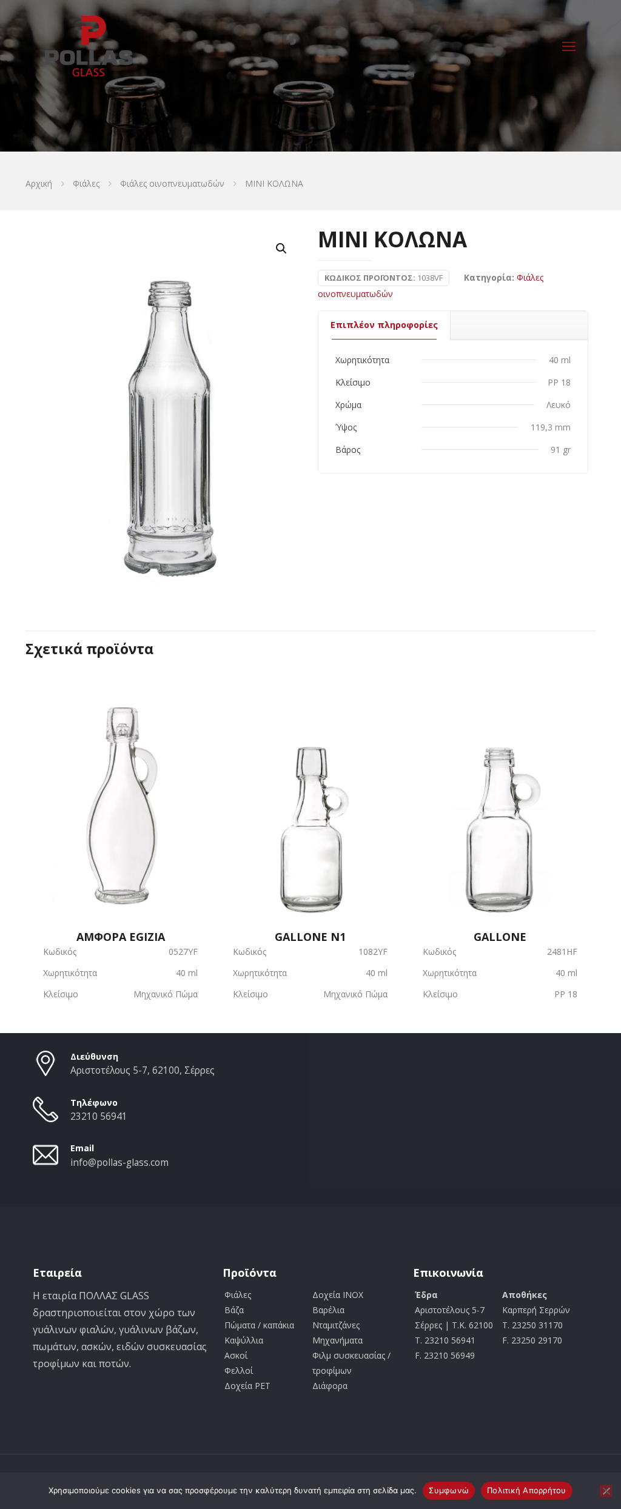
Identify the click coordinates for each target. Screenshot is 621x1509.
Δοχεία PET (247, 1385)
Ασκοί (235, 1355)
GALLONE (500, 935)
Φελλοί (238, 1370)
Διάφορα (329, 1385)
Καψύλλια (243, 1340)
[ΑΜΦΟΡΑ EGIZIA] (120, 789)
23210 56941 (98, 1116)
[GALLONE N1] (310, 789)
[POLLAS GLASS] (89, 45)
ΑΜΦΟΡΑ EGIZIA (120, 935)
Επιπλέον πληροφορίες (384, 324)
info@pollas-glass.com (119, 1162)
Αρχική (38, 183)
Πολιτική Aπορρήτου (526, 1490)
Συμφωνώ (449, 1490)
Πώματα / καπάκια (259, 1325)
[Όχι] (606, 1491)
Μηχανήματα (337, 1340)
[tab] (384, 325)
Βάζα (234, 1310)
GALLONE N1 (310, 935)
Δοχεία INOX (337, 1294)
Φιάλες (86, 183)
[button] (282, 248)
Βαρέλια (328, 1310)
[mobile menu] (569, 45)
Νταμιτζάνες (336, 1325)
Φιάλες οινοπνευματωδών (172, 183)
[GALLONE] (500, 789)
